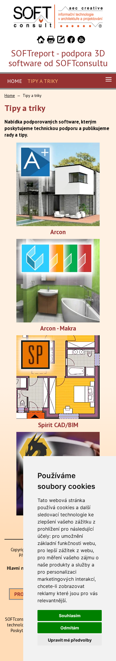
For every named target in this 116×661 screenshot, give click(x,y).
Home (14, 81)
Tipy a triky (42, 81)
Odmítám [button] (69, 627)
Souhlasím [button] (70, 615)
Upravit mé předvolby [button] (70, 640)
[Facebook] (71, 40)
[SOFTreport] (58, 27)
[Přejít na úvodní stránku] (41, 40)
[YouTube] (81, 40)
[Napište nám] (61, 40)
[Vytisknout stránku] (51, 40)
